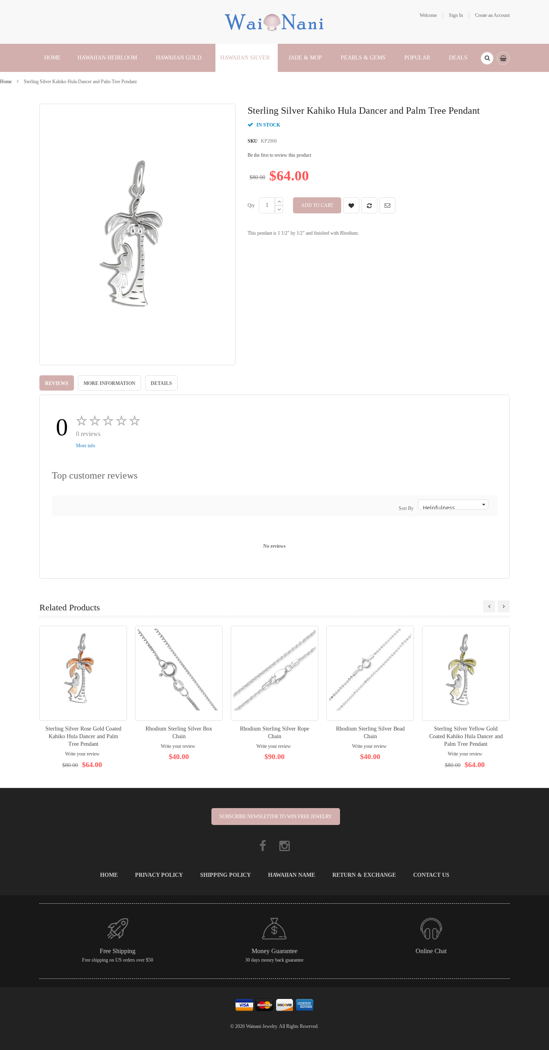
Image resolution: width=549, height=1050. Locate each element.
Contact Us (431, 875)
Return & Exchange (364, 875)
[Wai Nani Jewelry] (274, 21)
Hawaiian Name (291, 875)
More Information (109, 383)
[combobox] (487, 58)
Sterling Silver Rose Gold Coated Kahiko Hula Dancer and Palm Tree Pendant (83, 736)
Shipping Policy (225, 875)
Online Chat (431, 951)
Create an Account (492, 15)
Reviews (56, 383)
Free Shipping (117, 951)
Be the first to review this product (279, 155)
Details (161, 383)
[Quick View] (83, 673)
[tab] (56, 383)
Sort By (406, 508)
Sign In (456, 15)
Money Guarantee (274, 951)
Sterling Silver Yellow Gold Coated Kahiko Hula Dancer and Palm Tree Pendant (466, 736)
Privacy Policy (159, 875)
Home (6, 81)
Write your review (82, 754)
